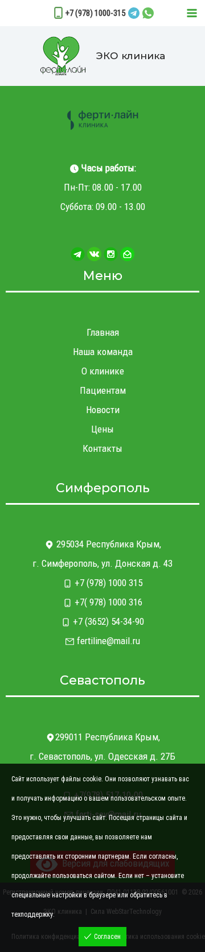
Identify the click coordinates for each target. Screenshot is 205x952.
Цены (102, 429)
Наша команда (103, 351)
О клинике (102, 371)
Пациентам (103, 390)
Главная (103, 332)
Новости (103, 409)
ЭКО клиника (130, 55)
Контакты (102, 448)
